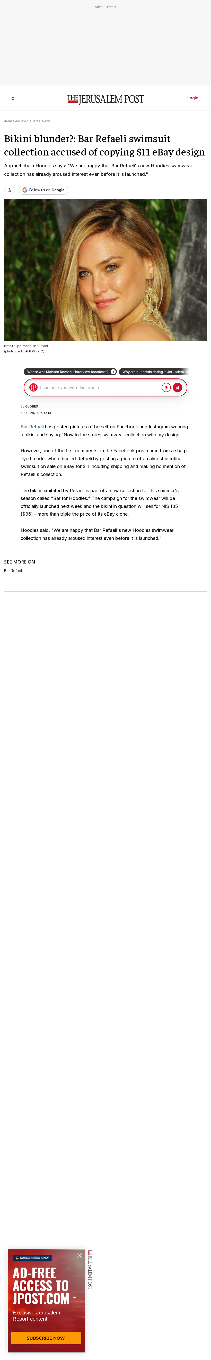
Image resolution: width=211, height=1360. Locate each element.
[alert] (46, 1300)
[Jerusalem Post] (105, 100)
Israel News (42, 121)
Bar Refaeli (32, 426)
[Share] (9, 190)
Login (192, 97)
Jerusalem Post (16, 121)
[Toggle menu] (11, 97)
